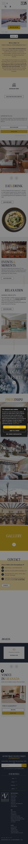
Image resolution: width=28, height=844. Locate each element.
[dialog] (14, 422)
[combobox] (24, 409)
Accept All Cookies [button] (14, 427)
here (16, 422)
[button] (14, 434)
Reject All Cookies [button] (14, 430)
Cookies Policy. (16, 423)
